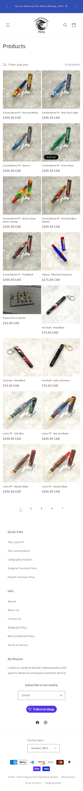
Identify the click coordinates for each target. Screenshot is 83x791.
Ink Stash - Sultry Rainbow (56, 380)
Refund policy (68, 777)
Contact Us (14, 618)
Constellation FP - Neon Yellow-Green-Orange (20, 220)
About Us (13, 610)
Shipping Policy (17, 627)
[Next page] (62, 508)
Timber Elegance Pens (26, 777)
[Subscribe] (61, 695)
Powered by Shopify (48, 777)
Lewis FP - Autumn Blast (15, 486)
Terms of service (33, 783)
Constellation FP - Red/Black (18, 274)
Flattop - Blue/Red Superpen (57, 274)
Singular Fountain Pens (22, 568)
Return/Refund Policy (21, 636)
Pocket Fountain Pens (21, 577)
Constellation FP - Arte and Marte (20, 112)
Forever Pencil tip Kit (14, 317)
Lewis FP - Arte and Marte (55, 433)
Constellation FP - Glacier (16, 165)
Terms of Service (18, 645)
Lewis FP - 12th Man (13, 433)
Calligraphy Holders (20, 559)
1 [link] (20, 508)
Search (12, 601)
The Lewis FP (16, 542)
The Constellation (19, 551)
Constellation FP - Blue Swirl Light (60, 112)
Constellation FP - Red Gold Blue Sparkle (59, 220)
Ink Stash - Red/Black (53, 327)
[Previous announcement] (7, 6)
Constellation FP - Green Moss (58, 165)
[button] (7, 25)
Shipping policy (53, 783)
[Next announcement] (76, 6)
